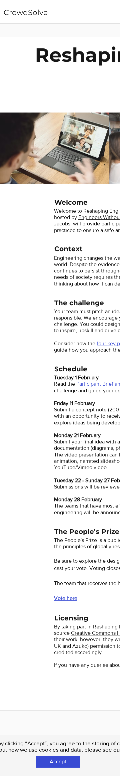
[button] (58, 762)
